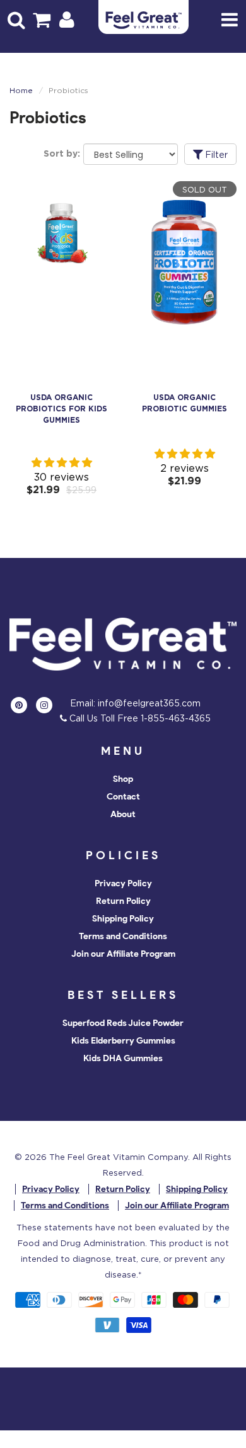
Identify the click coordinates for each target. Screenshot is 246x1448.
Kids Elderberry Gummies (123, 1040)
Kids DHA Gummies (123, 1058)
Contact (123, 796)
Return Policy (123, 901)
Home (21, 90)
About (123, 814)
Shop (123, 779)
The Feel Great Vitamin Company (118, 1156)
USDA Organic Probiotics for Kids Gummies (61, 409)
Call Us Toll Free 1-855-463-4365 (139, 718)
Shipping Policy (123, 918)
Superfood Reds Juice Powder (123, 1023)
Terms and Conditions (123, 936)
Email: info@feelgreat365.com (135, 703)
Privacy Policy (123, 883)
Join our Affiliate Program (123, 954)
